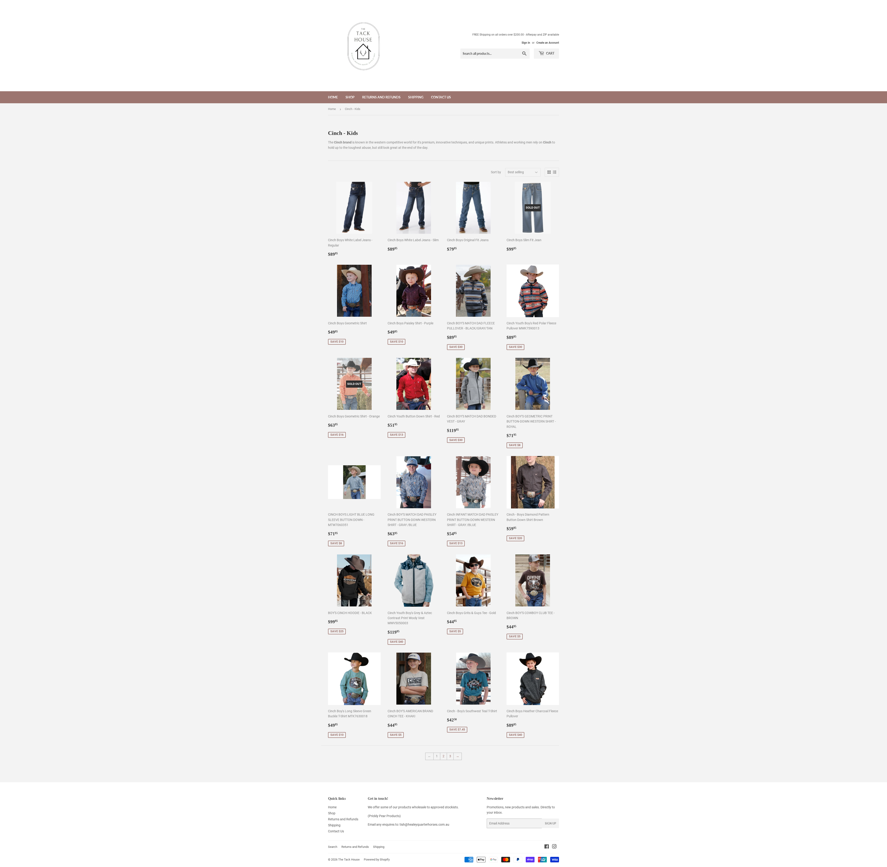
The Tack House (349, 859)
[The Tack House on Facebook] (546, 847)
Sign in (526, 42)
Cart (549, 53)
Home (333, 97)
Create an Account (547, 42)
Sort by (496, 172)
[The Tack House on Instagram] (554, 847)
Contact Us (441, 97)
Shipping (415, 97)
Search (332, 847)
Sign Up (550, 823)
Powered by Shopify (377, 859)
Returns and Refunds (381, 97)
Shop (350, 97)
